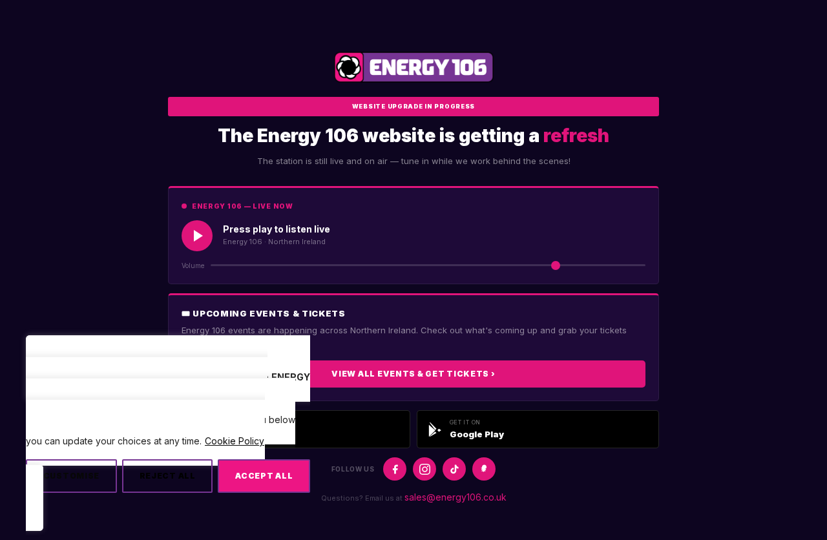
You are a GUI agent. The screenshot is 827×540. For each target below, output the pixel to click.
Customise (71, 476)
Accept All (264, 476)
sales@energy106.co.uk (455, 497)
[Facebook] (394, 469)
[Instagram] (424, 469)
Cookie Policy (234, 440)
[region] (168, 439)
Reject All (168, 476)
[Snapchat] (484, 469)
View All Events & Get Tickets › (413, 374)
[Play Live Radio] (197, 235)
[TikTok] (454, 469)
